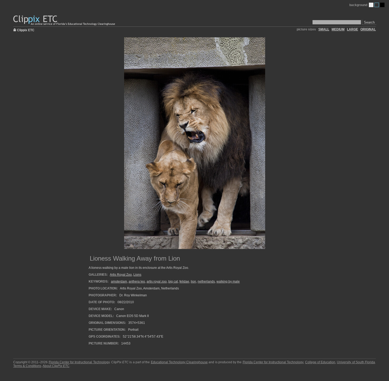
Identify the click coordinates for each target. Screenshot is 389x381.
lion (193, 281)
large (352, 29)
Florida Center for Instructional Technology (79, 362)
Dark (382, 5)
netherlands (206, 281)
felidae (184, 281)
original (368, 29)
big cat (173, 281)
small (323, 29)
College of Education (320, 362)
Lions (137, 274)
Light (371, 5)
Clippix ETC (25, 29)
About (56, 366)
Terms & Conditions (27, 366)
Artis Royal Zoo (121, 274)
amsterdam (119, 281)
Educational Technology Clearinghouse (179, 362)
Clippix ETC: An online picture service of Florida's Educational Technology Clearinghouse (64, 20)
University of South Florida (356, 362)
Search (369, 22)
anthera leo (137, 281)
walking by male (228, 281)
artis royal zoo (157, 281)
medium (338, 29)
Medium (376, 5)
